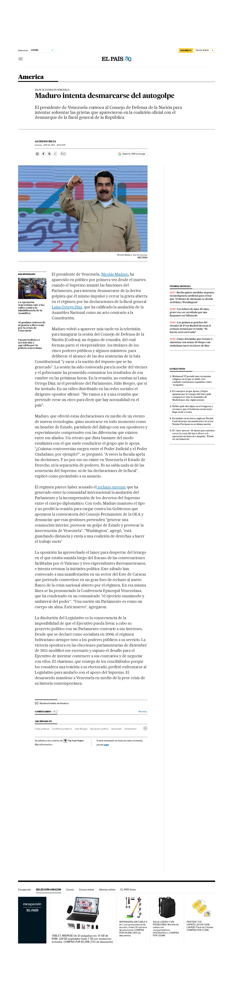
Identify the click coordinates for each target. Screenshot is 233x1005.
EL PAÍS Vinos (128, 889)
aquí (106, 744)
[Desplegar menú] (21, 59)
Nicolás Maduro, (115, 274)
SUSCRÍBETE (186, 50)
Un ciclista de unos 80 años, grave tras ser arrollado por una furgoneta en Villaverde (190, 312)
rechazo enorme (111, 487)
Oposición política (99, 728)
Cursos (70, 889)
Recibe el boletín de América (54, 703)
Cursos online (86, 889)
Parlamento (130, 728)
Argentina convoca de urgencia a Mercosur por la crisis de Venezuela (32, 326)
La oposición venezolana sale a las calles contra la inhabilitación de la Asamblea (31, 308)
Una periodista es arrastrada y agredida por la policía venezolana (30, 344)
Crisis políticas (42, 728)
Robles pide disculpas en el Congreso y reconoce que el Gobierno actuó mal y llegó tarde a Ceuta (192, 409)
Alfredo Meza (45, 141)
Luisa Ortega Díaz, (67, 307)
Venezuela (116, 728)
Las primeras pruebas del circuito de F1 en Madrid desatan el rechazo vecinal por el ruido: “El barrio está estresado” (190, 327)
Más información (43, 744)
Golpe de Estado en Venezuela (52, 90)
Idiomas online (107, 889)
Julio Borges (80, 728)
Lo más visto (177, 369)
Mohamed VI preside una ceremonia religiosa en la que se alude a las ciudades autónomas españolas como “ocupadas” (192, 380)
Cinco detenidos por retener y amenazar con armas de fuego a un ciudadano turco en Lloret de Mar (191, 342)
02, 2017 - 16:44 (54, 145)
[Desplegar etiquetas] (145, 728)
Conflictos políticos (62, 728)
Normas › (143, 711)
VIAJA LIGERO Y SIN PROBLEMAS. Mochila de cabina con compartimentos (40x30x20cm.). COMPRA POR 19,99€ (166, 929)
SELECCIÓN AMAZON (48, 889)
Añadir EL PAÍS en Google (133, 154)
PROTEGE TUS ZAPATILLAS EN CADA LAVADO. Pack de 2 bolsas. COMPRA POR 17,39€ (200, 926)
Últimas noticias (180, 286)
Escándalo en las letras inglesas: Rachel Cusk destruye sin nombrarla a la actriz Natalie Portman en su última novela (193, 421)
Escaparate (24, 889)
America (31, 77)
